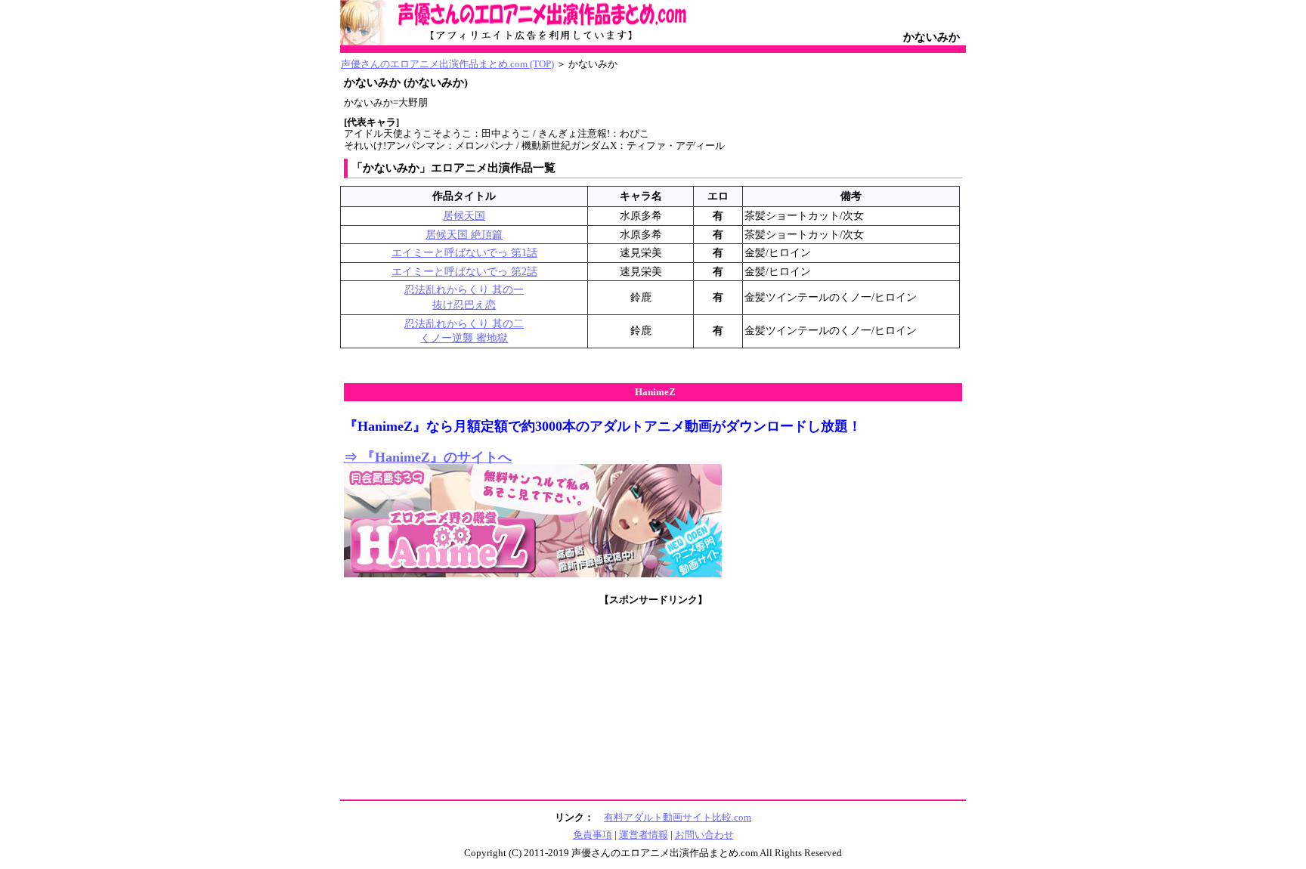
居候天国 (464, 215)
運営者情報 (643, 834)
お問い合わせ (704, 834)
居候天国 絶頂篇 (464, 234)
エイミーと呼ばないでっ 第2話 (464, 271)
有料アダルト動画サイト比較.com (677, 817)
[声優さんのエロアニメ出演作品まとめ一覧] (533, 42)
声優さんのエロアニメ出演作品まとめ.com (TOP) (447, 64)
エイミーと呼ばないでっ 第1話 (464, 252)
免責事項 (592, 834)
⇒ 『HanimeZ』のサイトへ (428, 457)
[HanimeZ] (533, 574)
